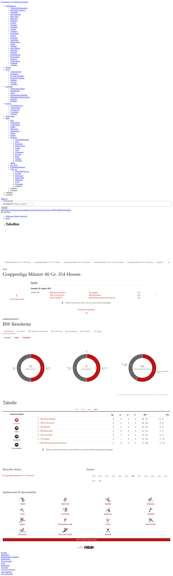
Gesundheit (19, 152)
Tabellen (13, 80)
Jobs (2, 210)
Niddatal (13, 46)
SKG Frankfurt (56, 297)
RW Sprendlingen (57, 292)
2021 (113, 476)
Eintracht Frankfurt (17, 78)
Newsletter (19, 184)
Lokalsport (14, 74)
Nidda (12, 44)
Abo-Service (44, 210)
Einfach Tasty (20, 146)
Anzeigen (4, 568)
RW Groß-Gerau (57, 295)
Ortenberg (14, 51)
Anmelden (13, 210)
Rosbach (13, 59)
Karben (13, 36)
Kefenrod (13, 38)
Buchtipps (19, 144)
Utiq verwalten (6, 561)
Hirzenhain (14, 34)
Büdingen (14, 19)
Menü (3, 199)
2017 (139, 476)
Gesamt (7, 337)
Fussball (13, 82)
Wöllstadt (13, 63)
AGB (17, 182)
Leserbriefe (14, 112)
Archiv (31, 210)
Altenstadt (14, 12)
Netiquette (19, 180)
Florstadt (13, 25)
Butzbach (13, 21)
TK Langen (93, 292)
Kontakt (18, 174)
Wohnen (18, 159)
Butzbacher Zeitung (17, 10)
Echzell (13, 23)
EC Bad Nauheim (17, 76)
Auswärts (26, 337)
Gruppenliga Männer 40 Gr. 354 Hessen (19, 476)
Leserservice (15, 110)
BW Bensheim (95, 295)
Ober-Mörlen (15, 48)
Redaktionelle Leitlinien (10, 557)
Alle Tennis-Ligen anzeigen (87, 540)
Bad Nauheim (15, 14)
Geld (17, 150)
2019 (126, 476)
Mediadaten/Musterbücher (20, 97)
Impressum (19, 176)
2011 (100, 481)
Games (17, 148)
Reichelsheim (15, 55)
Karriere (18, 154)
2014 (159, 476)
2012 (93, 481)
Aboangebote (15, 108)
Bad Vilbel (14, 17)
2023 (100, 476)
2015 (152, 476)
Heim (16, 337)
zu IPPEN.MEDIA (56, 210)
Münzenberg (15, 42)
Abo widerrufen (7, 574)
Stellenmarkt (15, 91)
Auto (17, 142)
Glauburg (13, 31)
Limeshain (14, 40)
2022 (107, 476)
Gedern (13, 29)
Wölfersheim (15, 61)
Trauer (12, 93)
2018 (133, 476)
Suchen (4, 208)
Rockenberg (14, 57)
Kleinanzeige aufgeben (18, 95)
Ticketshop (67, 210)
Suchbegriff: (7, 204)
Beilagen (13, 99)
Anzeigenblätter (23, 210)
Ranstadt (13, 53)
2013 (165, 476)
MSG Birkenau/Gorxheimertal (102, 297)
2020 (120, 476)
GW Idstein (21, 331)
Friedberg (14, 27)
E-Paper (37, 210)
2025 (93, 476)
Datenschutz (19, 178)
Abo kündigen (6, 572)
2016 (146, 476)
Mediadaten (5, 565)
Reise (17, 157)
